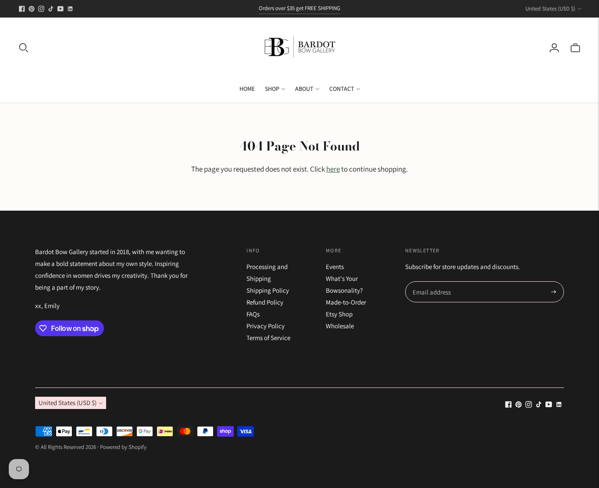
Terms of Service (268, 338)
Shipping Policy (267, 290)
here (333, 169)
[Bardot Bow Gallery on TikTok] (51, 9)
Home (247, 89)
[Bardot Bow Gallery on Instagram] (41, 9)
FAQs (253, 314)
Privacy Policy (265, 326)
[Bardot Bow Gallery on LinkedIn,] (70, 9)
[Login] (554, 47)
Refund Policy (264, 302)
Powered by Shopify (123, 447)
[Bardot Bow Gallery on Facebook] (22, 9)
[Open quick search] (24, 47)
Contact (341, 89)
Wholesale (340, 326)
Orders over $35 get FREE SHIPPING (299, 8)
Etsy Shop (339, 314)
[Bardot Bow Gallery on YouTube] (60, 9)
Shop (272, 89)
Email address (430, 282)
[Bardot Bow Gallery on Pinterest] (32, 9)
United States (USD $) (550, 8)
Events (335, 266)
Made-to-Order (346, 302)
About (304, 89)
